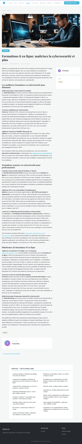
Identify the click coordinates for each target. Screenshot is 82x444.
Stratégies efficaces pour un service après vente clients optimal (24, 403)
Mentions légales (66, 431)
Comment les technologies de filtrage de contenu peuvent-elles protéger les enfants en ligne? (25, 381)
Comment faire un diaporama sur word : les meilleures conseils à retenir (25, 387)
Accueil (10, 3)
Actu (15, 3)
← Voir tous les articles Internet (11, 354)
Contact (64, 434)
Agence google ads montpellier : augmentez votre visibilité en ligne (55, 403)
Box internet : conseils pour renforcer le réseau (24, 408)
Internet (28, 3)
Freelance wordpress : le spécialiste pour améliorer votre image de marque (24, 397)
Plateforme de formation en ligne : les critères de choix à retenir (56, 374)
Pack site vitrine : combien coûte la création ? (55, 386)
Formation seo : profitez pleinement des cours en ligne (56, 390)
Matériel (49, 3)
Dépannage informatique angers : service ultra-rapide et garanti (24, 392)
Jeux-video (35, 3)
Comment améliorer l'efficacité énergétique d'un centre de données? (25, 374)
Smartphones (57, 3)
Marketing (42, 3)
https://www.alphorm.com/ (10, 253)
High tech (21, 3)
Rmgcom (6, 429)
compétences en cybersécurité (42, 153)
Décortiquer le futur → (72, 3)
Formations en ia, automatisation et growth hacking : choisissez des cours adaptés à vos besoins (55, 381)
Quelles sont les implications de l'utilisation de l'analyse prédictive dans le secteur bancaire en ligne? (56, 396)
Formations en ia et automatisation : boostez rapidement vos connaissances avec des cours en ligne (56, 409)
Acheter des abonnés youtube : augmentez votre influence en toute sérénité (24, 413)
